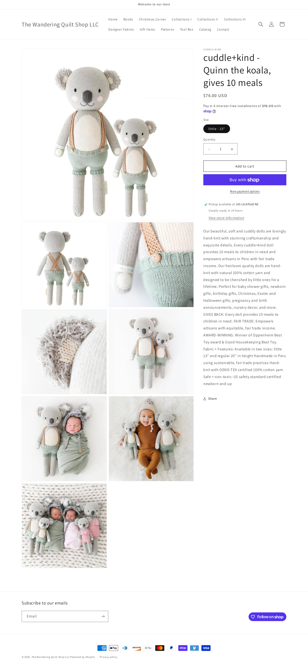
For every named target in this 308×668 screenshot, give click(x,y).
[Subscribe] (102, 616)
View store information (226, 218)
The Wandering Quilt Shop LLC (51, 657)
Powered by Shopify (82, 657)
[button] (261, 24)
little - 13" (216, 129)
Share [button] (212, 399)
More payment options (245, 191)
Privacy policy (108, 657)
